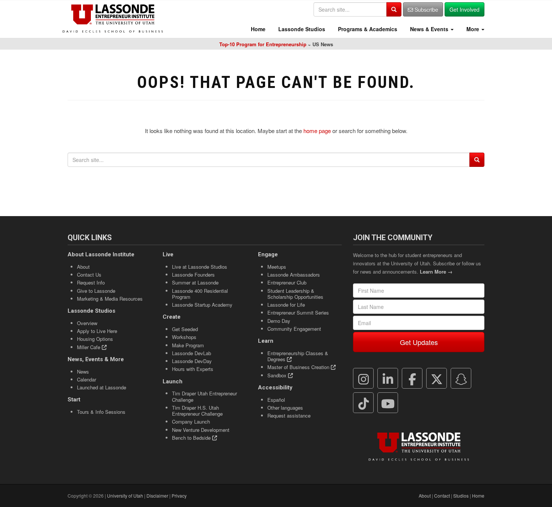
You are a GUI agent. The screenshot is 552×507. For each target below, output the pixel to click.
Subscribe (425, 9)
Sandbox (277, 375)
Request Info (91, 282)
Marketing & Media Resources (110, 298)
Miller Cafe (89, 347)
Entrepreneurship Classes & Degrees (297, 356)
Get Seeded (185, 329)
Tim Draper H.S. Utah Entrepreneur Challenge (197, 410)
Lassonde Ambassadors (293, 274)
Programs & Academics (366, 29)
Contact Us (89, 274)
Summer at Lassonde (195, 282)
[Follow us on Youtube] (388, 403)
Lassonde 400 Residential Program (200, 293)
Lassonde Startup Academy (202, 304)
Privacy (179, 495)
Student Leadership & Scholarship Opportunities (295, 293)
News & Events (429, 29)
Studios (461, 495)
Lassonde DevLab (191, 353)
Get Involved (464, 9)
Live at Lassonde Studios (199, 266)
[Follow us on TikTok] (363, 403)
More (473, 29)
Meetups (276, 266)
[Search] (393, 9)
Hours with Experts (192, 368)
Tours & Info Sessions (101, 411)
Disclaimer (157, 495)
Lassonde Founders (193, 274)
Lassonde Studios (301, 29)
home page (317, 131)
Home (257, 29)
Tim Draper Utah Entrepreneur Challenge (204, 396)
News (83, 371)
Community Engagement (294, 328)
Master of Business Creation (299, 367)
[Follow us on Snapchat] (461, 378)
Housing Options (95, 338)
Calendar (86, 379)
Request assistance (289, 415)
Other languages (285, 407)
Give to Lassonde (96, 290)
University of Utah (125, 495)
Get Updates (419, 342)
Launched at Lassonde (101, 387)
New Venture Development (200, 429)
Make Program (188, 345)
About (83, 266)
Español (276, 399)
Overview (87, 323)
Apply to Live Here (97, 330)
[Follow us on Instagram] (363, 378)
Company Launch (191, 421)
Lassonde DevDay (192, 361)
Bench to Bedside (192, 437)
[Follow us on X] (437, 378)
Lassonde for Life (286, 304)
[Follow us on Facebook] (412, 378)
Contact (442, 495)
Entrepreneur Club (286, 282)
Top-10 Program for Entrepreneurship (262, 44)
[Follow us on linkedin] (388, 378)
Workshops (184, 337)
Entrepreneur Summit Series (298, 312)
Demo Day (278, 320)
